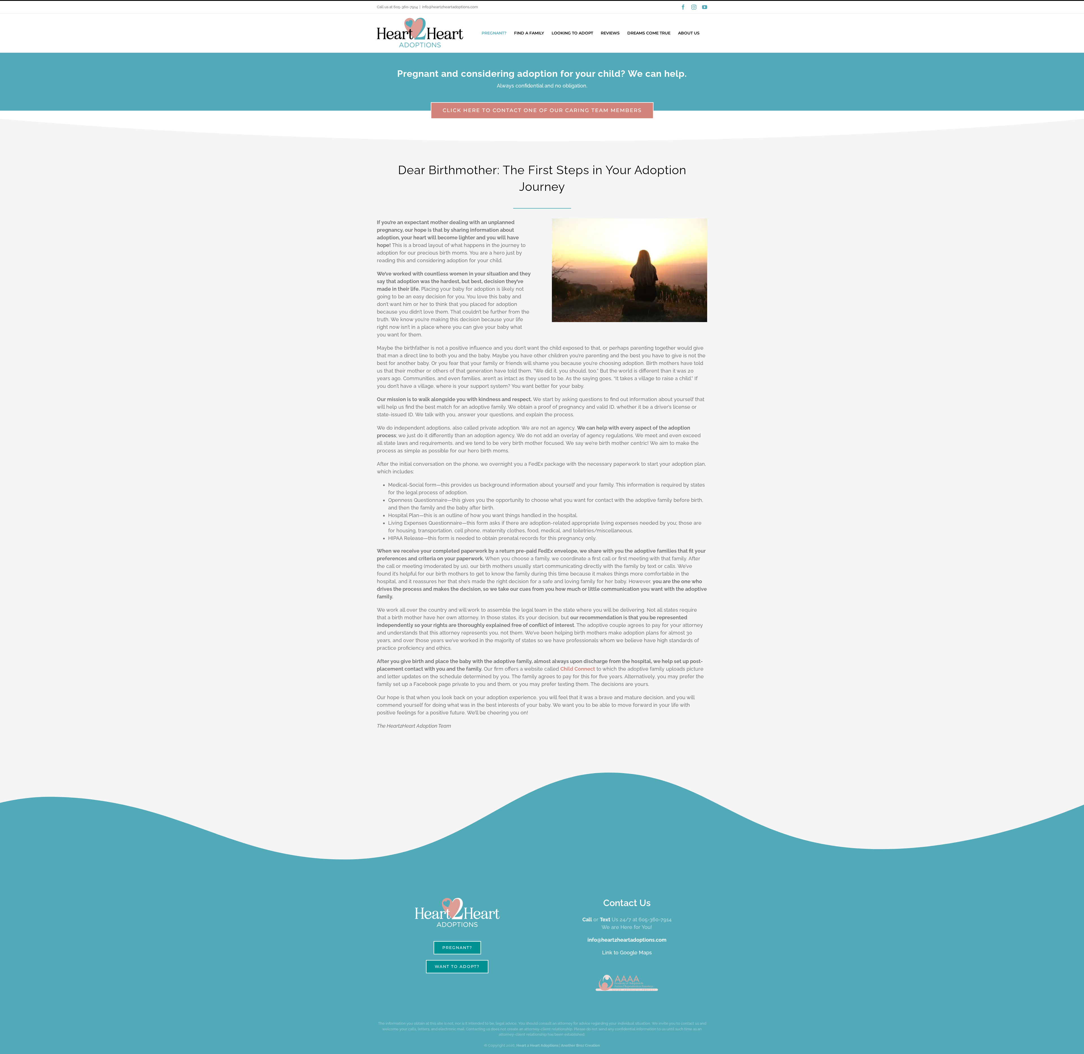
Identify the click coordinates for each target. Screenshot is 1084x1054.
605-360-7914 (406, 7)
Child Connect (577, 669)
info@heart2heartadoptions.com (450, 7)
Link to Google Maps (627, 952)
